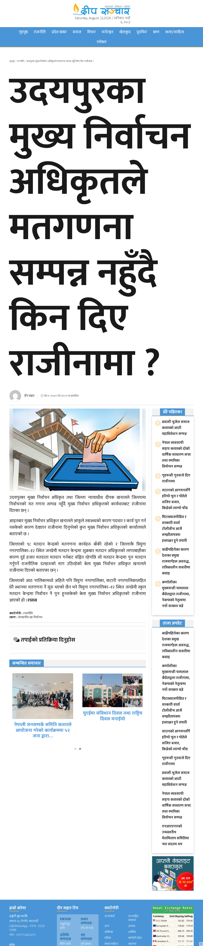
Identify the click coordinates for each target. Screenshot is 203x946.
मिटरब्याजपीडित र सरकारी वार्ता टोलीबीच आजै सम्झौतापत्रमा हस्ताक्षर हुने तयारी (174, 529)
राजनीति (40, 32)
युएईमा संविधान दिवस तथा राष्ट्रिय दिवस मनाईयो (112, 716)
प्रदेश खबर (59, 32)
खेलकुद (125, 32)
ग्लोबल (101, 42)
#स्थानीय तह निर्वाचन (30, 617)
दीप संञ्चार (29, 395)
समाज (77, 32)
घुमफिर (142, 32)
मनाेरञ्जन (107, 32)
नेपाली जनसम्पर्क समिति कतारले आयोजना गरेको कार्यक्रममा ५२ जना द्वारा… (43, 730)
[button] (75, 749)
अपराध (131, 926)
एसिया (107, 938)
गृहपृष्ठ (23, 32)
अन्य (106, 926)
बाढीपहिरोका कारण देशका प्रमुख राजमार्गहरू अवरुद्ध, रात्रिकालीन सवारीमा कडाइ (176, 561)
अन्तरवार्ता (109, 916)
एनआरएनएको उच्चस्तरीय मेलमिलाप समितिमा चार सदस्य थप (175, 835)
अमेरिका (108, 932)
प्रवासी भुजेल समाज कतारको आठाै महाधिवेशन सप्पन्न (176, 428)
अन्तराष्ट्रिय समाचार (133, 918)
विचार (91, 32)
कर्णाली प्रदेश (135, 938)
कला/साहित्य (174, 32)
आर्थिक (132, 932)
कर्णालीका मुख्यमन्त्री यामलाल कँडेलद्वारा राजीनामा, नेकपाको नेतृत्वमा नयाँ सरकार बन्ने (176, 594)
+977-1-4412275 (25, 935)
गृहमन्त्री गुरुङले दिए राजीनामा (176, 478)
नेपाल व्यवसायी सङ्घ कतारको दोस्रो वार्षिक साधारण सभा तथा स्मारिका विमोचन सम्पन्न (176, 455)
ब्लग (156, 32)
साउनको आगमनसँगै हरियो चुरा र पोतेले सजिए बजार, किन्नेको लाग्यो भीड (176, 499)
